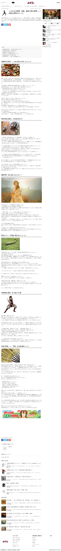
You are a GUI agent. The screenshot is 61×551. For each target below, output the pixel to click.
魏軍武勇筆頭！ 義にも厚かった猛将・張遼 (17, 489)
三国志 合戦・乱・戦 (16, 537)
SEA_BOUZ (8, 480)
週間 (51, 23)
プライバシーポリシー (35, 544)
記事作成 (58, 2)
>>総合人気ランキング (47, 46)
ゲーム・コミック (15, 544)
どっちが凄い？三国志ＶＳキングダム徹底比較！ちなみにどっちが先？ (53, 35)
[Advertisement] (21, 35)
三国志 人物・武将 (17, 6)
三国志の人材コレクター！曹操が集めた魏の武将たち (19, 470)
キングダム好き (9, 510)
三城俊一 (8, 493)
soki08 (47, 36)
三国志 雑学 (15, 542)
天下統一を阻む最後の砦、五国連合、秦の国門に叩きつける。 (22, 506)
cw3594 (47, 40)
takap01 (10, 446)
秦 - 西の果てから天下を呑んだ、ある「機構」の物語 (19, 513)
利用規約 (33, 542)
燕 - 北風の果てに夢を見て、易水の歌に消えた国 (18, 526)
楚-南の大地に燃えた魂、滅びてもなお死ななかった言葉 (20, 520)
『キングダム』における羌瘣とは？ (52, 42)
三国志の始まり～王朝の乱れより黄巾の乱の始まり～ (19, 476)
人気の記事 (34, 539)
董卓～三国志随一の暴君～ (13, 483)
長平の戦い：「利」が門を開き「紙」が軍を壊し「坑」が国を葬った (23, 500)
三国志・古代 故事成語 (16, 539)
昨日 (46, 23)
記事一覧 (33, 537)
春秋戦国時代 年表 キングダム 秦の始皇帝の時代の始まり (53, 30)
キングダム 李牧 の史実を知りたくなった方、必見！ (53, 26)
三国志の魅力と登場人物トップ (6, 6)
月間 (57, 23)
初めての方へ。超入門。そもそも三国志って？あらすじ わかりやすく (53, 39)
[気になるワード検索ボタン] (13, 2)
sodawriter (8, 473)
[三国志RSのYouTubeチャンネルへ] (52, 14)
